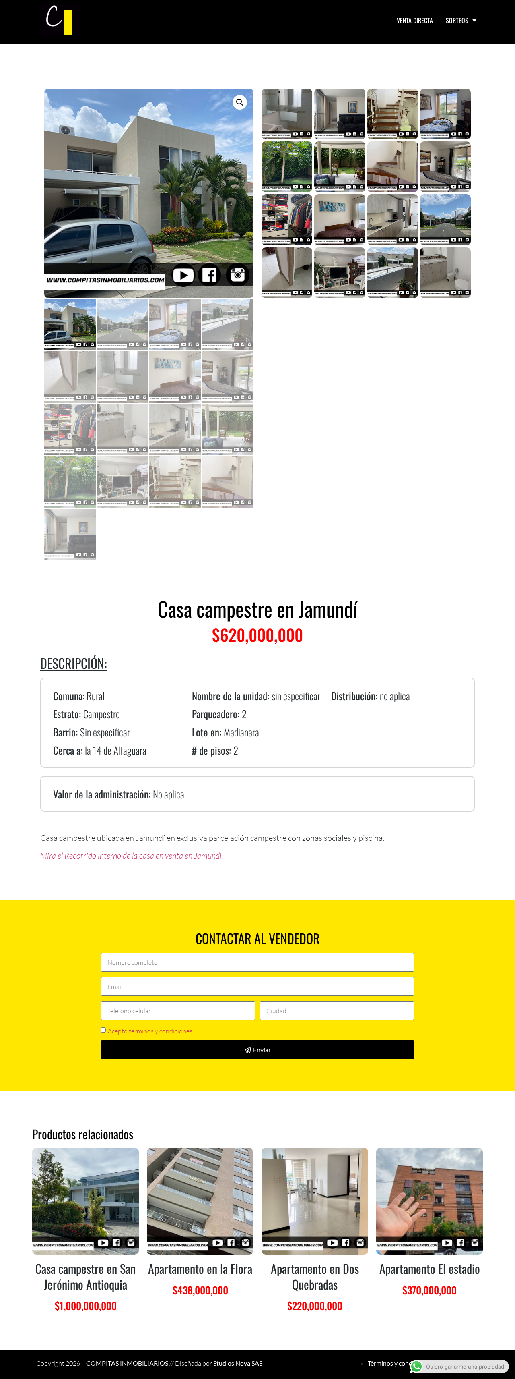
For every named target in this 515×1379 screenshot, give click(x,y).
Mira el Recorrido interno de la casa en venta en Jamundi (131, 855)
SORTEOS (457, 20)
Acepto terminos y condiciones (150, 1031)
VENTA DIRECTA (415, 20)
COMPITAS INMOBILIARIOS (127, 1363)
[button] (240, 102)
